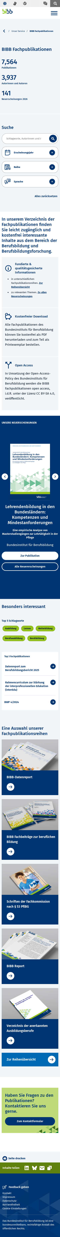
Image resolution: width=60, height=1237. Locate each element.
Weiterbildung (45, 628)
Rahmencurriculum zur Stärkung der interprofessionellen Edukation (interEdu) (26, 686)
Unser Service (18, 31)
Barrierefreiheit (11, 1204)
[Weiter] (55, 476)
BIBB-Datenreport (19, 777)
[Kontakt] (45, 3)
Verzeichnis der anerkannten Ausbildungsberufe (27, 1028)
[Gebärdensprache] (15, 3)
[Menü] (54, 14)
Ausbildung (10, 628)
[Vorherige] (5, 476)
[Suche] (55, 3)
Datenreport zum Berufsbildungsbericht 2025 (22, 668)
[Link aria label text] (53, 138)
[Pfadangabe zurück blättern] (5, 31)
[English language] (5, 3)
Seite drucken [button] (16, 1158)
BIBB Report (15, 966)
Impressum (8, 1196)
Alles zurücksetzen (46, 196)
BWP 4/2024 (11, 702)
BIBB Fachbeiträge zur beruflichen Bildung (31, 839)
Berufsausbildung (13, 638)
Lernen (27, 628)
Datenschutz (9, 1200)
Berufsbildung (37, 638)
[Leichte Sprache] (25, 3)
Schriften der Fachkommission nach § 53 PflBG (28, 904)
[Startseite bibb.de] (7, 11)
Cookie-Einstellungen (14, 1208)
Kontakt (6, 1193)
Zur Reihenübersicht (21, 1059)
